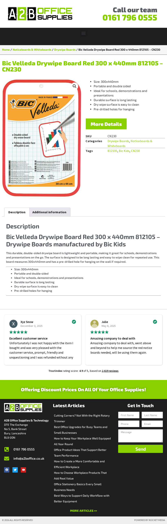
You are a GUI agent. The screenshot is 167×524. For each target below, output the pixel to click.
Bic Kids (124, 151)
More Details (106, 124)
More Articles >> (83, 510)
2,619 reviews (110, 371)
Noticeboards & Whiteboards (32, 49)
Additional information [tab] (49, 212)
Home (6, 49)
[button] (83, 33)
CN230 (135, 151)
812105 (112, 151)
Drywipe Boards (65, 49)
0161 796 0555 (129, 17)
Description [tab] (16, 212)
